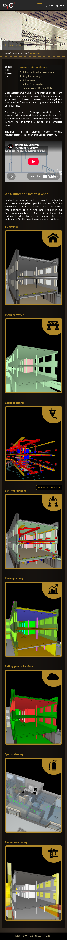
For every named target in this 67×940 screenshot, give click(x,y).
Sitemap (38, 936)
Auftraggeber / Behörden (19, 666)
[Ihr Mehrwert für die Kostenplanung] (33, 619)
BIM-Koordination (15, 490)
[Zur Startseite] (9, 5)
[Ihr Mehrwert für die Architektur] (33, 267)
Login (61, 6)
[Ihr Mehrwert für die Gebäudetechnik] (33, 443)
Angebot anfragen (33, 76)
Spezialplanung (14, 754)
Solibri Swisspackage (34, 84)
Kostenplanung (14, 578)
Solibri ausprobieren (49, 487)
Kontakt (46, 936)
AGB (31, 936)
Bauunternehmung (16, 842)
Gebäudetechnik (14, 402)
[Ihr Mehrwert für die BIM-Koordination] (33, 531)
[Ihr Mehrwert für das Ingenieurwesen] (33, 355)
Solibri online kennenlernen (38, 72)
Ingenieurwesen (14, 315)
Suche (50, 6)
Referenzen (29, 80)
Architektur (11, 227)
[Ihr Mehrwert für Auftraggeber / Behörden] (33, 707)
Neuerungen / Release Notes (38, 88)
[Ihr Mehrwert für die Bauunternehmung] (33, 883)
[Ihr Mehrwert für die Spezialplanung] (33, 795)
